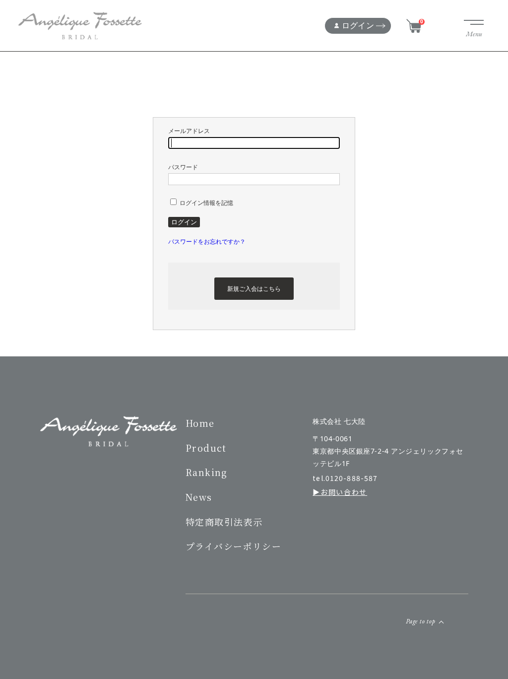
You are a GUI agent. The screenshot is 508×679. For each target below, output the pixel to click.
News (199, 496)
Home (200, 422)
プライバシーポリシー (233, 546)
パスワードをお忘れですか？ (207, 241)
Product (206, 447)
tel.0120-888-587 (345, 478)
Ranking (207, 472)
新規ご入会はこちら (254, 288)
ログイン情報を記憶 (205, 203)
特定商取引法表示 (224, 521)
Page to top (421, 621)
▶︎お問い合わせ (340, 492)
